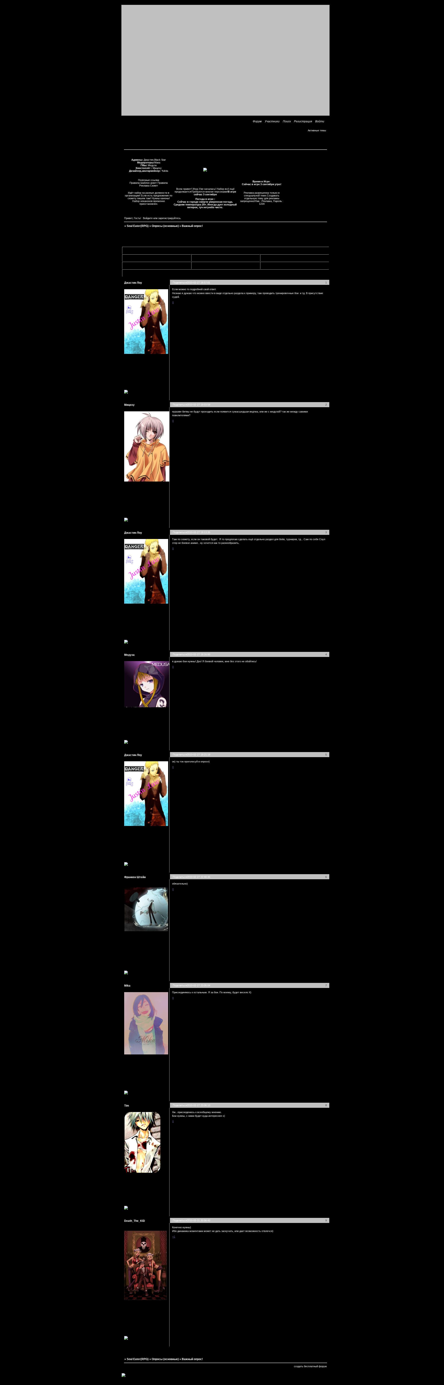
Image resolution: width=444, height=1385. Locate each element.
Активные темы (317, 130)
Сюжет (154, 185)
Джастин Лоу (133, 282)
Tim (126, 1105)
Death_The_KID (134, 1220)
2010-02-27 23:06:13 (198, 1105)
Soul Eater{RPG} (138, 226)
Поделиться (180, 282)
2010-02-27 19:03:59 (198, 404)
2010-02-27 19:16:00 (198, 654)
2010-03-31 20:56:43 (198, 1220)
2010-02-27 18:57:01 (198, 282)
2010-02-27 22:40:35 (198, 877)
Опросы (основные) (165, 226)
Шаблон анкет (148, 182)
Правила (135, 182)
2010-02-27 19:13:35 (198, 532)
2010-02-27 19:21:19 (198, 754)
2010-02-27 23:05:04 (198, 985)
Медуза (129, 654)
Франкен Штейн (135, 877)
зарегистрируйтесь (169, 218)
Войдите (148, 218)
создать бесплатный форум (310, 1366)
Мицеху (129, 404)
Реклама (144, 185)
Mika (127, 985)
